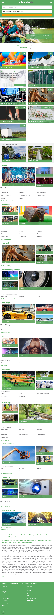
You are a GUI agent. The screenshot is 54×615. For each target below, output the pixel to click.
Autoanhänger (32, 38)
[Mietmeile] (26, 3)
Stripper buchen (6, 121)
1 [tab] (22, 42)
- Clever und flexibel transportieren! (37, 29)
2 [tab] (25, 42)
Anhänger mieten (7, 139)
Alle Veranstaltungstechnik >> (8, 298)
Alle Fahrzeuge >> (5, 332)
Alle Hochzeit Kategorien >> (8, 265)
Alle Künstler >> (5, 365)
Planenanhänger (45, 35)
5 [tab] (31, 42)
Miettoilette (32, 85)
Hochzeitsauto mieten (36, 121)
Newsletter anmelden (13, 583)
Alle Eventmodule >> (6, 239)
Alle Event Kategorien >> (7, 200)
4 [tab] (29, 42)
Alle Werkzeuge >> (5, 440)
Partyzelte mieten (34, 67)
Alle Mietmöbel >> (5, 399)
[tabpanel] (27, 31)
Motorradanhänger (32, 35)
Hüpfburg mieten (6, 67)
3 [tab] (27, 42)
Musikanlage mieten (8, 103)
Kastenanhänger (45, 38)
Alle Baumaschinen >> (7, 473)
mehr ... (3, 576)
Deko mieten (33, 103)
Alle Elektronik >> (5, 506)
